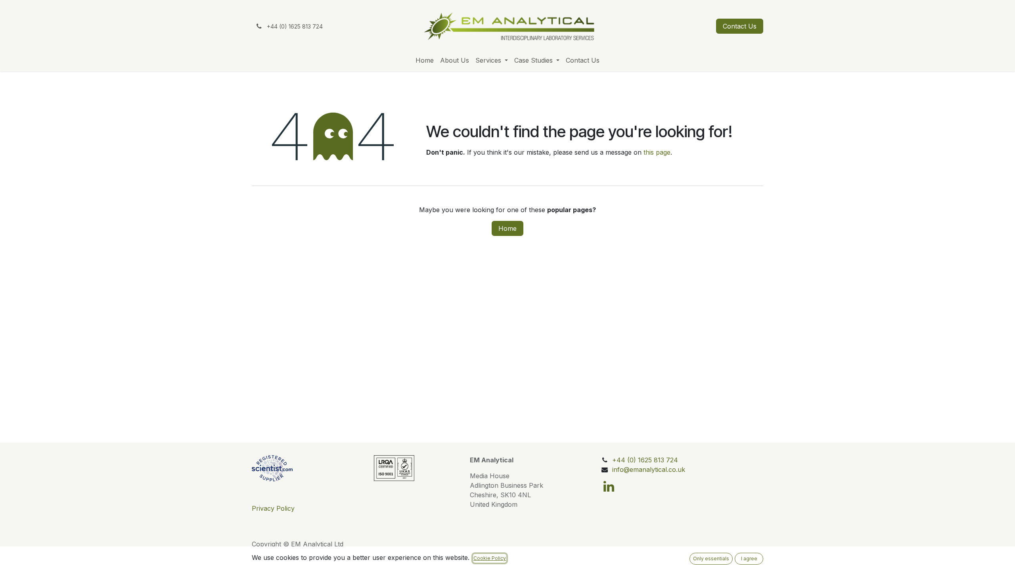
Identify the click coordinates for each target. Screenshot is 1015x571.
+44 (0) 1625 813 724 (645, 460)
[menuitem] (424, 60)
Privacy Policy (273, 508)
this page (656, 152)
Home (507, 228)
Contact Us (739, 26)
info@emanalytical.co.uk (648, 469)
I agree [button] (749, 558)
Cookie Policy (489, 558)
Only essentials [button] (711, 558)
